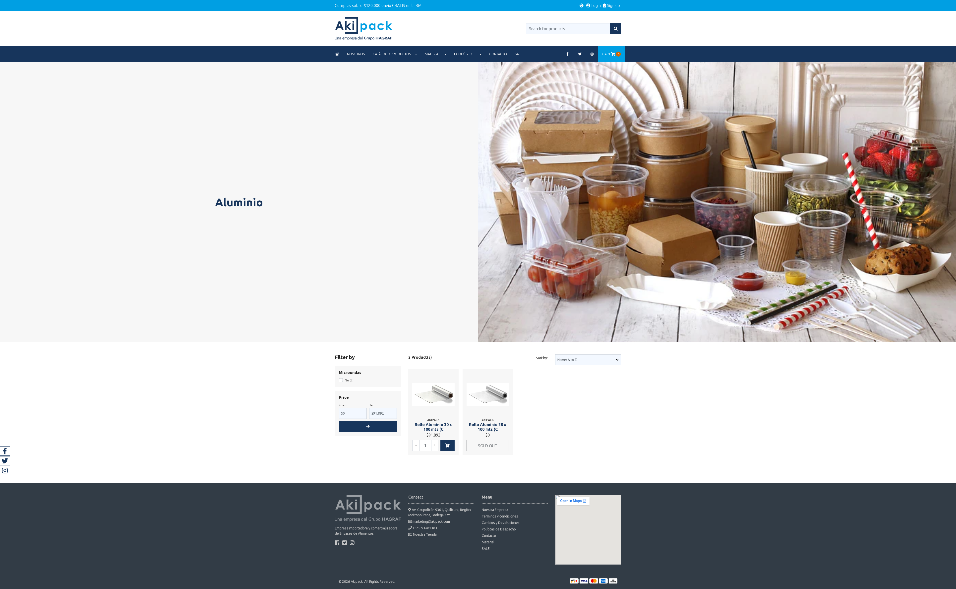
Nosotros (356, 54)
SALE (519, 54)
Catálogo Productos (392, 54)
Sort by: (542, 358)
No (347, 380)
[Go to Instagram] (592, 54)
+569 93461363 (424, 528)
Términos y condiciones (500, 516)
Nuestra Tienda (424, 534)
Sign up (613, 5)
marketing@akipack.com (431, 521)
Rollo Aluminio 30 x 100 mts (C (433, 427)
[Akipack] (363, 28)
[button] (581, 5)
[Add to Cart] (447, 445)
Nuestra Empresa (495, 510)
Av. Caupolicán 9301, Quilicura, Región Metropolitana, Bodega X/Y (439, 512)
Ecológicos (464, 54)
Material (432, 54)
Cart (610, 54)
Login (595, 5)
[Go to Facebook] (567, 54)
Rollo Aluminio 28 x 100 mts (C (487, 427)
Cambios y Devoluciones (501, 523)
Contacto (498, 54)
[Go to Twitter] (580, 54)
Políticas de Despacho (499, 529)
